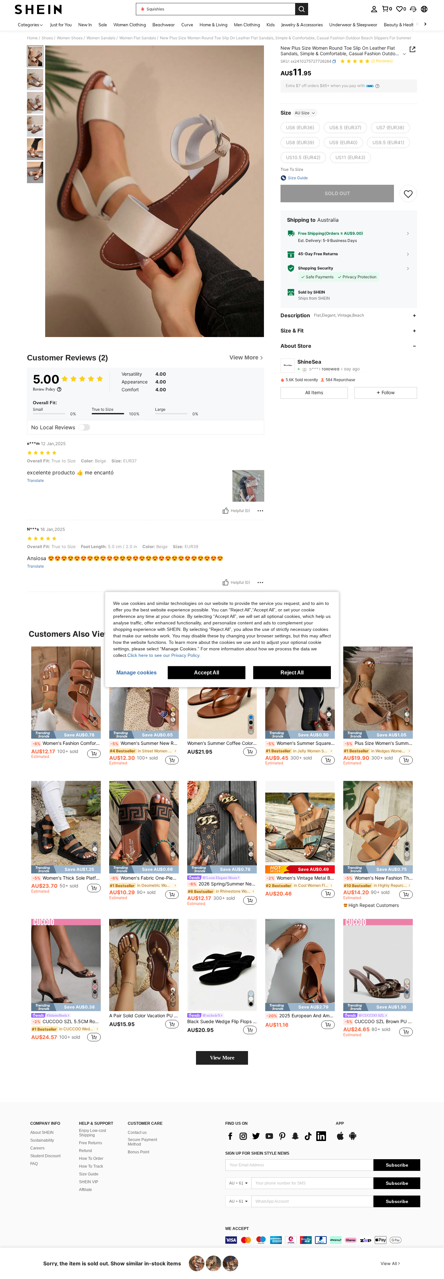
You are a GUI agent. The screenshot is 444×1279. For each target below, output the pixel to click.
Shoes (47, 38)
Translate (35, 480)
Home (32, 38)
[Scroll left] (417, 24)
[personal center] (374, 9)
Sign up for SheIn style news (257, 1153)
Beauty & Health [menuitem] (400, 24)
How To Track (91, 1166)
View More (222, 1057)
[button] (413, 9)
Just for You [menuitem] (61, 24)
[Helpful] (225, 511)
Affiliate (85, 1189)
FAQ (34, 1163)
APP (340, 1124)
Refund (85, 1150)
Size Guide (88, 1174)
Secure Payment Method (142, 1142)
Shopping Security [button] (315, 268)
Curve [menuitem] (187, 24)
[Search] (301, 9)
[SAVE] (408, 193)
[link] (386, 9)
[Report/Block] (260, 511)
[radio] (300, 127)
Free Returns (90, 1143)
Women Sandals (100, 38)
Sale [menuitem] (102, 24)
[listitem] (66, 708)
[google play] (352, 1139)
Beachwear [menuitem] (163, 24)
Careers (37, 1148)
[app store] (340, 1139)
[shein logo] (38, 9)
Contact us (137, 1132)
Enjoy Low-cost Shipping (92, 1132)
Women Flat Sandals (137, 38)
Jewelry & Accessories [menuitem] (302, 24)
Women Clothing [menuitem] (129, 24)
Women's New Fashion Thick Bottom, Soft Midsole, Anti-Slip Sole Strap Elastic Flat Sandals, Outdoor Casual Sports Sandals (379, 878)
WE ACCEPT (237, 1229)
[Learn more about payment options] (377, 85)
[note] (66, 735)
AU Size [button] (302, 112)
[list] (277, 1136)
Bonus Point (138, 1152)
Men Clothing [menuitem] (247, 24)
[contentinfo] (322, 1240)
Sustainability (42, 1140)
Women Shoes (70, 38)
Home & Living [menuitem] (214, 24)
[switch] (84, 427)
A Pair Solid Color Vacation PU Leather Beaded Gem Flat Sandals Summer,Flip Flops (144, 1015)
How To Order (91, 1158)
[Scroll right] (425, 24)
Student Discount (45, 1156)
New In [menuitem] (85, 24)
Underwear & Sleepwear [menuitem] (353, 24)
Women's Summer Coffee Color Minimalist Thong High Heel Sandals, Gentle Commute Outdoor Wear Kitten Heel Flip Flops (222, 743)
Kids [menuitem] (271, 24)
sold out (337, 193)
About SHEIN (42, 1132)
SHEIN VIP (88, 1182)
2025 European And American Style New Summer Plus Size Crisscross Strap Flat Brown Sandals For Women (301, 1015)
